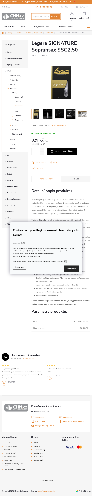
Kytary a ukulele (13, 65)
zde (39, 256)
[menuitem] (9, 27)
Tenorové (18, 115)
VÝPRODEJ (11, 205)
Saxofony (13, 88)
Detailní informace (57, 125)
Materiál (10, 180)
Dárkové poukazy (14, 199)
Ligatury (15, 130)
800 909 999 (67, 417)
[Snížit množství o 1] (42, 153)
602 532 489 (40, 421)
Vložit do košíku (64, 151)
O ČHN (36, 443)
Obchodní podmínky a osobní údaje (15, 465)
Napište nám (38, 453)
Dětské (10, 161)
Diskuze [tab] (76, 179)
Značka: (37, 168)
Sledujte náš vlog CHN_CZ (45, 426)
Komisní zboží (12, 186)
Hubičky (15, 125)
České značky (12, 193)
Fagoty (12, 144)
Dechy (9, 71)
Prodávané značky (10, 453)
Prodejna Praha (47, 480)
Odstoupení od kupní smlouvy (15, 469)
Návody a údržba (10, 457)
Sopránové (19, 97)
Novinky (10, 212)
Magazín (37, 446)
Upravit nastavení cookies (46, 491)
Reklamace (8, 460)
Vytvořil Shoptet (84, 491)
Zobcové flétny (15, 76)
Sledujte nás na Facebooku (73, 421)
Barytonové (19, 120)
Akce (9, 218)
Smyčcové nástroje (14, 58)
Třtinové (18, 101)
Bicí (8, 155)
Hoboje (12, 139)
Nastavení (19, 267)
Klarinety (13, 84)
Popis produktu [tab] (46, 179)
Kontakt (7, 450)
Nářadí (9, 174)
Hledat (55, 16)
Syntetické (19, 106)
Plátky (14, 93)
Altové (17, 111)
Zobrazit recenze (28, 358)
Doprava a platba (10, 446)
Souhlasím (71, 268)
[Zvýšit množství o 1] (42, 150)
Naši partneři (38, 460)
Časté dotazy (6, 7)
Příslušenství (17, 134)
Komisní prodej (39, 450)
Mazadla (13, 148)
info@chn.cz (39, 417)
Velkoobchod (38, 457)
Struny (9, 52)
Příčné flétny (14, 80)
